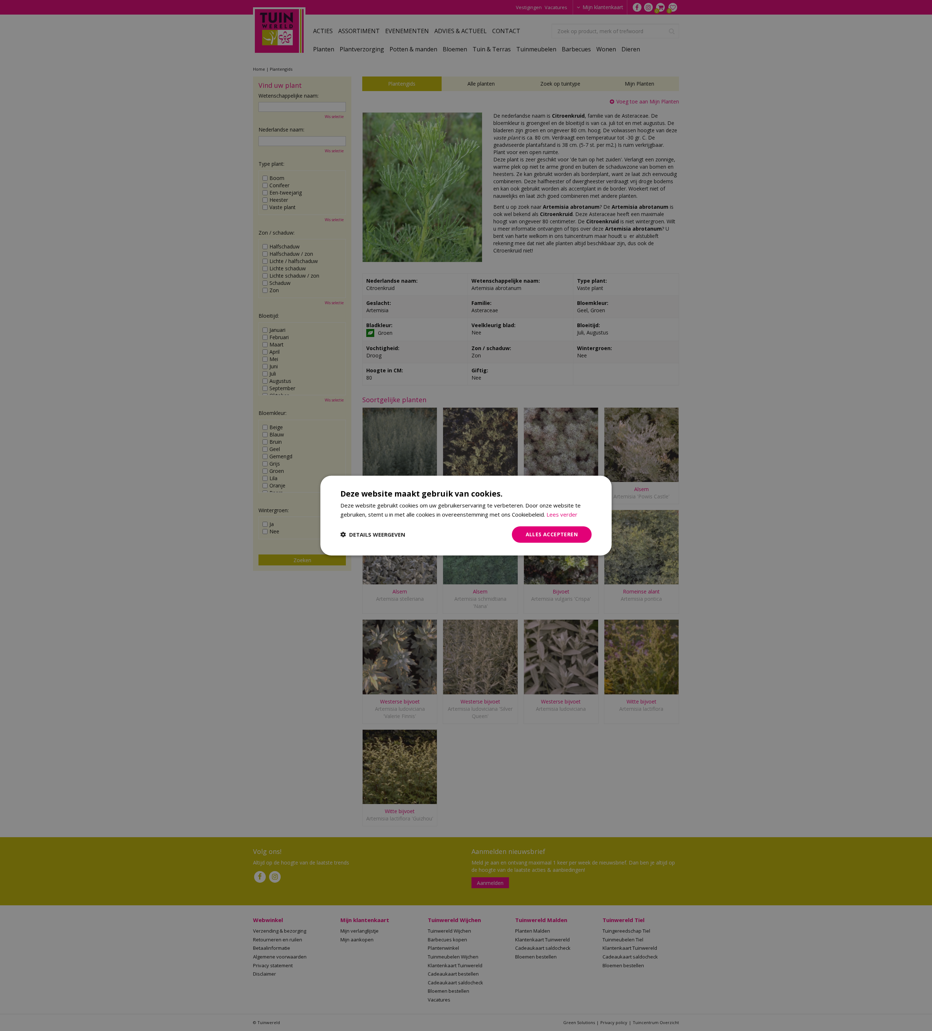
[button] (372, 534)
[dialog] (466, 516)
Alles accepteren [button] (552, 534)
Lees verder (561, 514)
